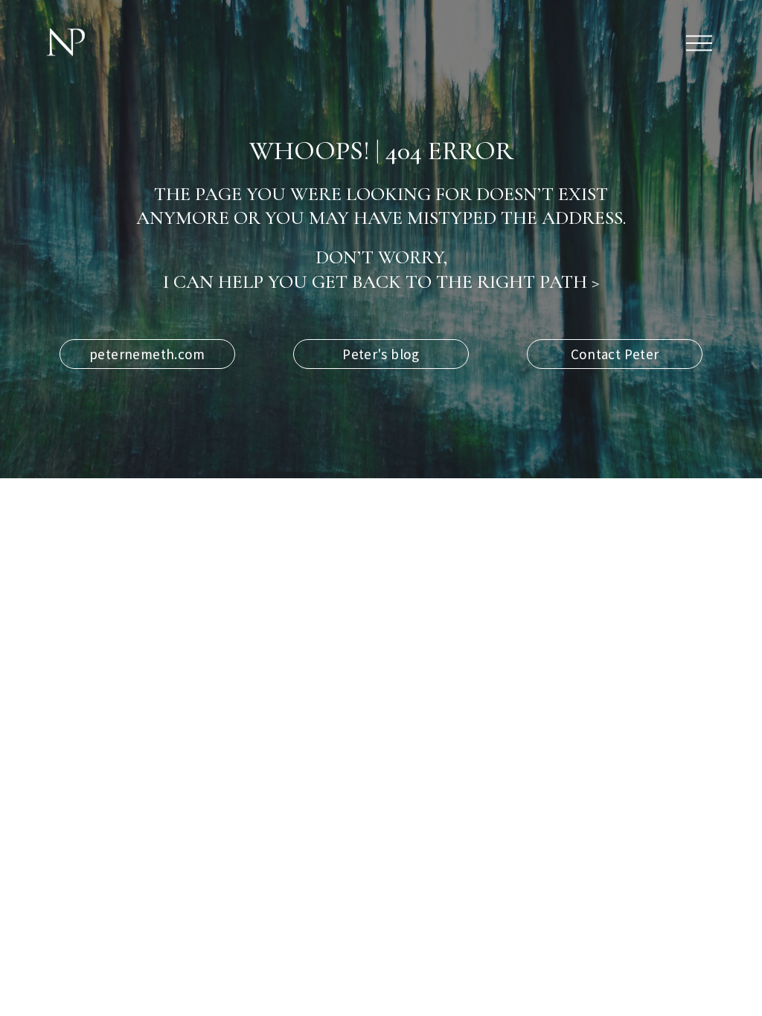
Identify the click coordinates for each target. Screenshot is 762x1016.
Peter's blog (381, 354)
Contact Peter (615, 354)
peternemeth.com (147, 354)
